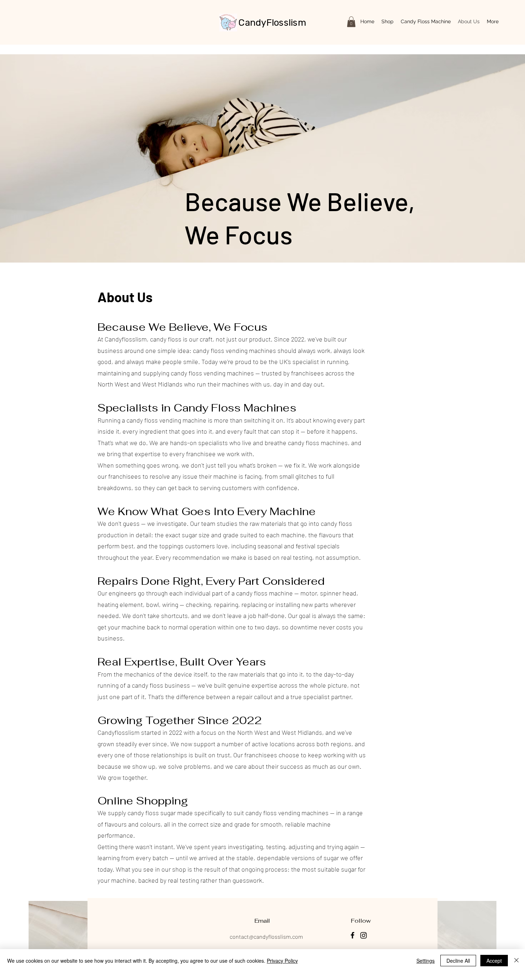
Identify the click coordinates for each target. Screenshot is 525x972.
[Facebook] (352, 935)
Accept (494, 960)
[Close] (516, 960)
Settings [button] (425, 960)
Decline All (458, 960)
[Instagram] (363, 935)
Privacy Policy (282, 960)
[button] (351, 21)
